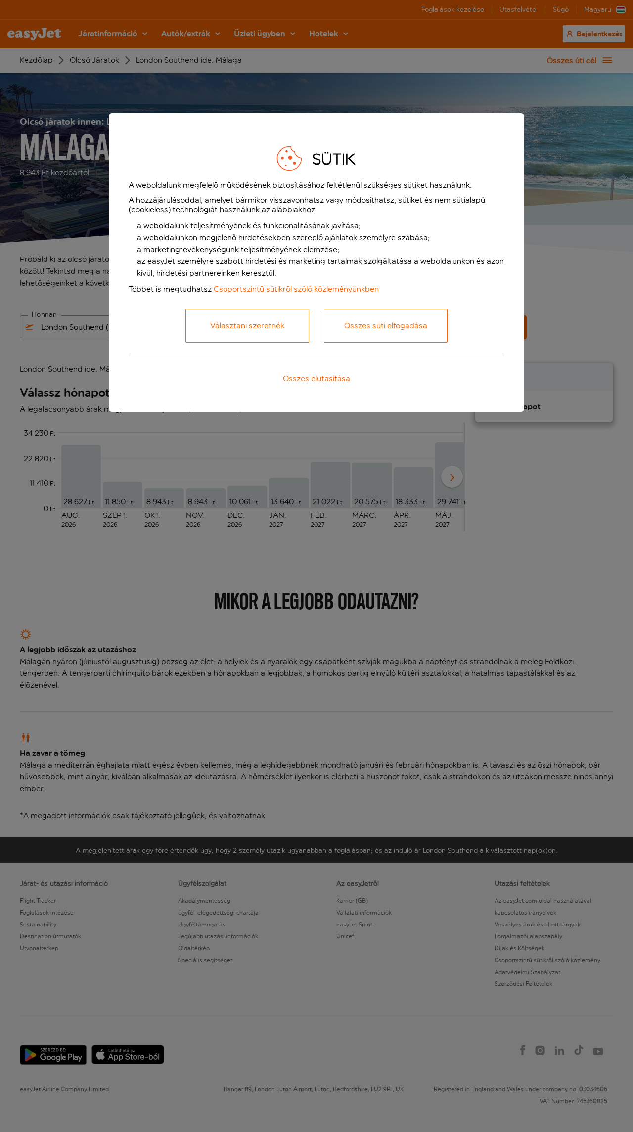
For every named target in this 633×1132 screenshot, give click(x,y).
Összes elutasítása (316, 378)
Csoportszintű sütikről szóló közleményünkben (296, 289)
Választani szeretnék (247, 325)
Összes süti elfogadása (385, 325)
